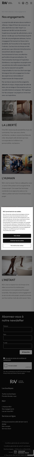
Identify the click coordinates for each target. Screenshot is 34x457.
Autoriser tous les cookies (17, 240)
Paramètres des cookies (17, 245)
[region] (17, 228)
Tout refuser (17, 235)
